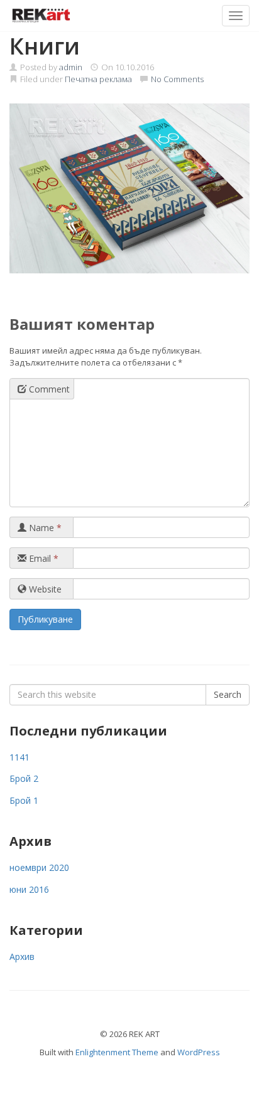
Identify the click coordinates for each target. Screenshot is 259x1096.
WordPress (198, 1052)
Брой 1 (23, 800)
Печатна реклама (98, 79)
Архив (22, 956)
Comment (48, 389)
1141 (19, 757)
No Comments (177, 79)
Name (44, 528)
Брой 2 (23, 778)
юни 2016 (29, 889)
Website (44, 589)
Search (227, 694)
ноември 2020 (39, 867)
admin (70, 67)
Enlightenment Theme (116, 1052)
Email (42, 558)
